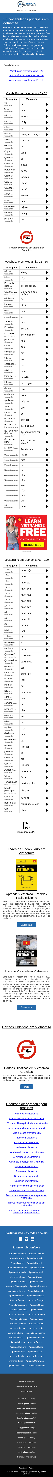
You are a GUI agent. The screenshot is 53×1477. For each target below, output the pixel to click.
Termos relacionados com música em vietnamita (26, 1204)
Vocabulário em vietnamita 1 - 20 (26, 71)
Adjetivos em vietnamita (26, 1166)
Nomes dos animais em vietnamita (26, 1118)
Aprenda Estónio (16, 1295)
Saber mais (26, 925)
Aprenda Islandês (18, 1323)
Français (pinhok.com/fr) (26, 1408)
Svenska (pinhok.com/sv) (26, 1443)
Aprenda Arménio (35, 1258)
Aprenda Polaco (35, 1342)
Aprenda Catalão (36, 1272)
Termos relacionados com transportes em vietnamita (26, 1196)
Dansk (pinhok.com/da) (26, 1447)
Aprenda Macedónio (35, 1333)
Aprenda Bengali (34, 1263)
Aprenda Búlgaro (37, 1267)
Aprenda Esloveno (16, 1291)
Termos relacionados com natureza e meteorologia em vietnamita (26, 1211)
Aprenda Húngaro (36, 1314)
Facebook (23, 1468)
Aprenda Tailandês (35, 1356)
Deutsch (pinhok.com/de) (26, 1404)
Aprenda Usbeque (16, 1365)
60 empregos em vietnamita (26, 1157)
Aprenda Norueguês (35, 1337)
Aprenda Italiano (36, 1323)
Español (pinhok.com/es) (26, 1418)
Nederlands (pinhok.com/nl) (26, 1433)
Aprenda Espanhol (36, 1291)
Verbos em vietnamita (26, 1147)
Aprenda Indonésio (18, 1319)
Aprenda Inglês (37, 1319)
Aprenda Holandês (17, 1314)
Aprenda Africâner (17, 1253)
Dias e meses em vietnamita (26, 1133)
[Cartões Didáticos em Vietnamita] (26, 1064)
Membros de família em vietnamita (26, 1152)
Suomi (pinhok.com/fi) (26, 1438)
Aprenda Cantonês (17, 1272)
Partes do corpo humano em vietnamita (26, 1128)
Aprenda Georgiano (18, 1305)
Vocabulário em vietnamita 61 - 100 (26, 80)
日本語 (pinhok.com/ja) (26, 1428)
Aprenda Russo (36, 1347)
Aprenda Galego (35, 1300)
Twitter (31, 1468)
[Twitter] (26, 1239)
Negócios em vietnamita (26, 1181)
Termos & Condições (26, 1382)
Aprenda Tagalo (16, 1356)
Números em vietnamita (26, 1113)
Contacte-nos (31, 10)
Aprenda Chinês (35, 1277)
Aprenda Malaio (16, 1337)
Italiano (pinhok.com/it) (26, 1423)
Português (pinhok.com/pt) (26, 1413)
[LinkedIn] (32, 1239)
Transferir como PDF (26, 832)
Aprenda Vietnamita (11, 65)
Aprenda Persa (18, 1342)
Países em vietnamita (26, 1171)
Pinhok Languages (21, 1472)
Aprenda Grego (37, 1305)
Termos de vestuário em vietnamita (26, 1186)
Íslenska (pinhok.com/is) (26, 1457)
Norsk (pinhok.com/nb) (26, 1452)
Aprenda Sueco (35, 1351)
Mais (26, 1087)
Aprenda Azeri (17, 1263)
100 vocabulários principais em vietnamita (27, 1123)
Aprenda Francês (18, 1300)
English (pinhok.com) (26, 1399)
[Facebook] (20, 1239)
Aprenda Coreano (18, 1281)
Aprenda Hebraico (18, 1309)
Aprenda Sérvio (18, 1351)
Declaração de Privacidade (26, 1386)
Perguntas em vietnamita (26, 1142)
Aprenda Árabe (17, 1258)
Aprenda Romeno (18, 1347)
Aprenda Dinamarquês (16, 1286)
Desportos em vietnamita (26, 1176)
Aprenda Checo (17, 1277)
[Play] (47, 104)
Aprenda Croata (36, 1281)
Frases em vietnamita (26, 1138)
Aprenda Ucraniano (35, 1361)
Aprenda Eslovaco (38, 1286)
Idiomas (19, 10)
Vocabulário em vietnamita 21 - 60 (26, 75)
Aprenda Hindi (36, 1309)
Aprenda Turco (16, 1361)
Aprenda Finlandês (35, 1295)
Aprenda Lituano (15, 1333)
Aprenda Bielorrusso (17, 1267)
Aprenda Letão (36, 1328)
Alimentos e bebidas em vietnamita (26, 1162)
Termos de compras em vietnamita (26, 1190)
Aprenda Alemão (36, 1253)
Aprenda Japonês (18, 1328)
